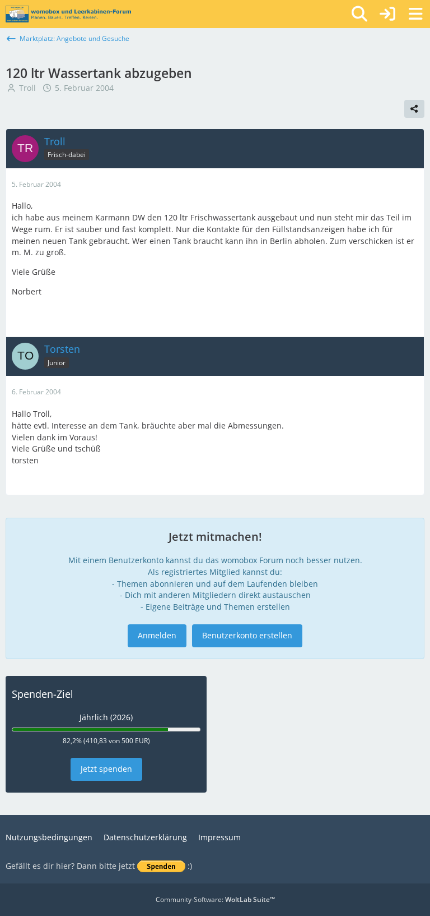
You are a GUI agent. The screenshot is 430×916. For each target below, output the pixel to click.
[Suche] (359, 14)
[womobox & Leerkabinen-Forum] (68, 14)
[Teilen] (414, 109)
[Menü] (415, 14)
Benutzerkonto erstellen (247, 635)
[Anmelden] (387, 14)
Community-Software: (215, 899)
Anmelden (157, 635)
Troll (27, 87)
